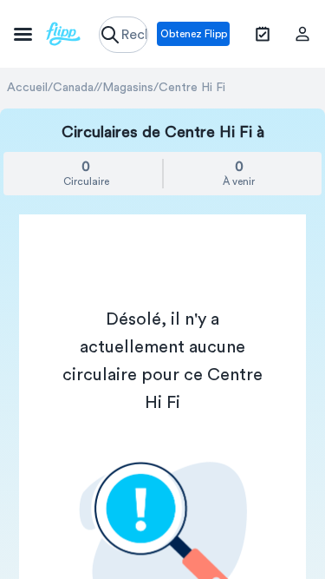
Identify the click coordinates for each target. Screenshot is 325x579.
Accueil (27, 88)
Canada (73, 88)
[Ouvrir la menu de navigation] (47, 34)
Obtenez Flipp (193, 34)
